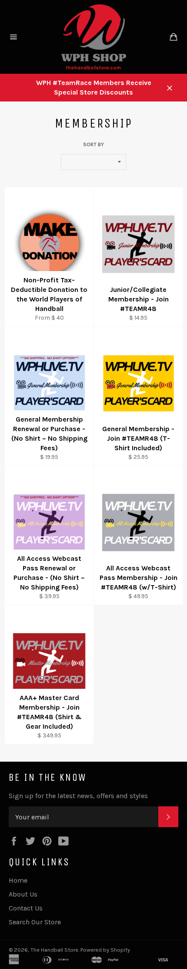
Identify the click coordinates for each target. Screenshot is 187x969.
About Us (23, 894)
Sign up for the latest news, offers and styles (78, 796)
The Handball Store (54, 949)
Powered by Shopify (105, 949)
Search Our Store (35, 922)
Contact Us (26, 908)
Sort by (93, 144)
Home (18, 880)
